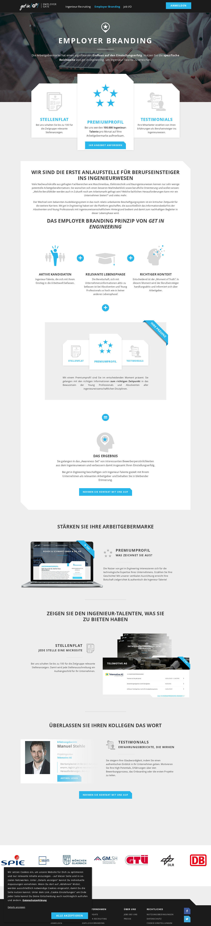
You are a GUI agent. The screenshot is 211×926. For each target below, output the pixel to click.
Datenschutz (154, 919)
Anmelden (179, 5)
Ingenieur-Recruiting (78, 6)
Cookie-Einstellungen (159, 923)
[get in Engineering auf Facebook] (186, 911)
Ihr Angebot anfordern (105, 145)
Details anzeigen (16, 907)
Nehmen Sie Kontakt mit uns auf (105, 492)
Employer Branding (107, 6)
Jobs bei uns (131, 914)
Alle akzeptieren (69, 915)
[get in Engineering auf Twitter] (186, 919)
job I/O (127, 6)
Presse (127, 919)
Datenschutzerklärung (35, 900)
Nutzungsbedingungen (160, 914)
